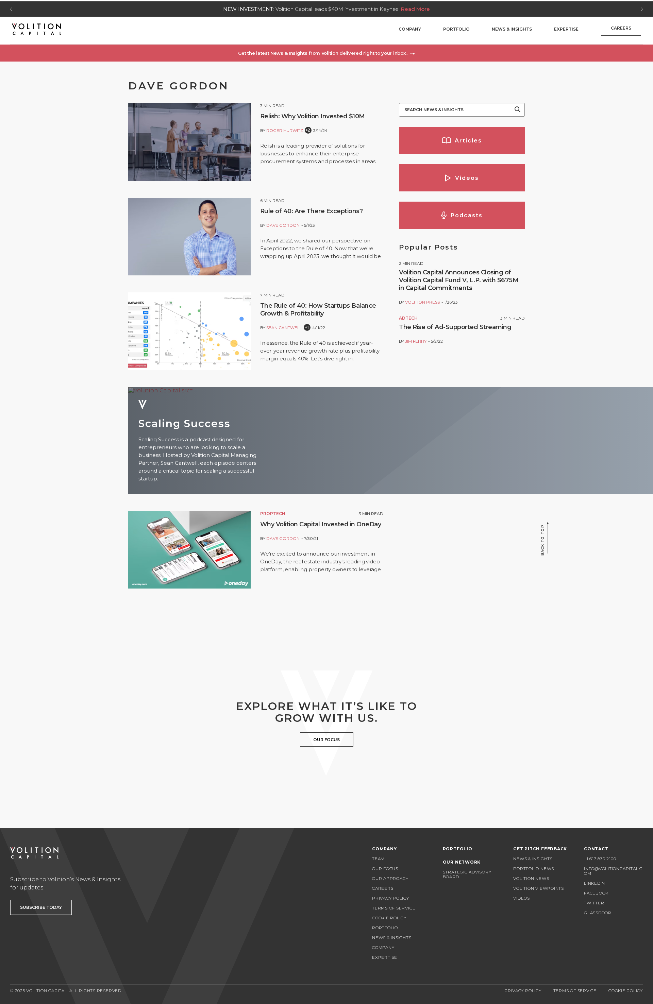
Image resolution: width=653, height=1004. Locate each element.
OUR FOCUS (326, 739)
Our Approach (390, 878)
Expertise (566, 29)
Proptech (272, 513)
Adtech (408, 318)
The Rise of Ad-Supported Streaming (455, 327)
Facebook (596, 893)
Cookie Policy (389, 917)
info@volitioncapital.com (613, 871)
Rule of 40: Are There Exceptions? (311, 211)
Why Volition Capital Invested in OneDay (320, 524)
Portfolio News (533, 868)
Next (642, 9)
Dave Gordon (283, 225)
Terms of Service (393, 908)
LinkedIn (594, 883)
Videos (521, 898)
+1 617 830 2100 (600, 858)
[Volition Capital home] (36, 29)
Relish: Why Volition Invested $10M (312, 116)
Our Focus (385, 868)
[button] (326, 53)
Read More (415, 9)
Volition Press (422, 302)
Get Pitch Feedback (540, 848)
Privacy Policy (390, 898)
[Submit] (517, 109)
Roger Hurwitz (284, 130)
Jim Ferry (415, 341)
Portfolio (456, 29)
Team (378, 858)
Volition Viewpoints (538, 888)
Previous (11, 9)
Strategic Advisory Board (467, 874)
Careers (621, 28)
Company (410, 29)
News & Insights (512, 29)
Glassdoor (598, 912)
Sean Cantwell (284, 327)
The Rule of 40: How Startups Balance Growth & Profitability (318, 309)
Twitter (594, 902)
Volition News (531, 878)
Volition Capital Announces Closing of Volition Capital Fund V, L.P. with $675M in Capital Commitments (458, 280)
